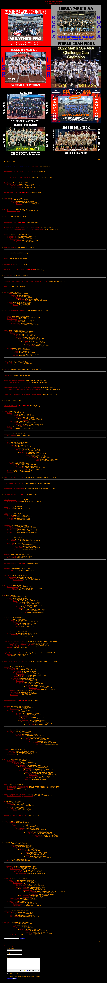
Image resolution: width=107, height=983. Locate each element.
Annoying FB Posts (9, 264)
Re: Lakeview (10, 633)
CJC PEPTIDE (11, 752)
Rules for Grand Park (9, 815)
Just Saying (7, 554)
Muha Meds (10, 647)
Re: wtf (9, 596)
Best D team (7, 575)
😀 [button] (24, 970)
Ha (4, 801)
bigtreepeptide (11, 754)
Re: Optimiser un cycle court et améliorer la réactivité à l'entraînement (26, 389)
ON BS (6, 514)
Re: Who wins (11, 668)
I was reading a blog (9, 209)
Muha (8, 655)
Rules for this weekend (10, 494)
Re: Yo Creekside (12, 317)
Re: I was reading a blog (13, 211)
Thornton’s (10, 472)
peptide (12, 913)
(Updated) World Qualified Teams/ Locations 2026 (17, 177)
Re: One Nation (11, 707)
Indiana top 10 (8, 866)
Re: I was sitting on (12, 587)
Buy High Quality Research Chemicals (14, 477)
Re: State (9, 331)
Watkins (6, 361)
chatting (6, 258)
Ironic (11, 925)
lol (4, 617)
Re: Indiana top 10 (12, 867)
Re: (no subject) (11, 435)
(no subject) (7, 216)
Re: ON (9, 442)
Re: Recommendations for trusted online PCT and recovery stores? (25, 229)
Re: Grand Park (11, 761)
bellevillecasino (8, 275)
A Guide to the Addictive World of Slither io (15, 310)
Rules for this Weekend (10, 406)
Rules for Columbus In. (10, 222)
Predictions (7, 568)
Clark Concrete (8, 183)
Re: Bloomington (11, 526)
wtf (4, 595)
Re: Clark (9, 199)
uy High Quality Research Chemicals (14, 488)
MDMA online (7, 286)
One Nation (7, 706)
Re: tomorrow (11, 539)
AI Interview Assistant (10, 500)
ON (5, 441)
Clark (5, 198)
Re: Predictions (11, 570)
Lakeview (6, 631)
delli (5, 400)
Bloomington (7, 525)
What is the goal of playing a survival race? (15, 794)
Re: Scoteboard (11, 236)
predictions (7, 821)
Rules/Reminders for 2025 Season (13, 171)
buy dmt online (11, 751)
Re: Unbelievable (12, 923)
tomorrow (6, 537)
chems (5, 784)
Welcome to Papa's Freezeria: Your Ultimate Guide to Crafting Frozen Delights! (25, 281)
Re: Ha (9, 803)
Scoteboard (7, 234)
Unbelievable (8, 922)
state (5, 292)
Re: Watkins (10, 362)
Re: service (10, 508)
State (5, 330)
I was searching (8, 375)
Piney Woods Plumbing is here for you (14, 380)
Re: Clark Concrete (12, 184)
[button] (19, 970)
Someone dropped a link (10, 247)
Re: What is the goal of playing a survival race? (20, 796)
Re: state (9, 293)
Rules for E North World (10, 192)
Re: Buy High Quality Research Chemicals (19, 643)
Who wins (6, 667)
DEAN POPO (7, 911)
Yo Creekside (8, 316)
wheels (6, 749)
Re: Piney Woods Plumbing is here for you (18, 382)
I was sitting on (8, 585)
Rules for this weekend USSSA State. (14, 270)
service (6, 507)
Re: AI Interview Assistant (14, 501)
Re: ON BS (10, 515)
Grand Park (7, 759)
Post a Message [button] (47, 3)
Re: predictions (11, 822)
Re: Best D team (11, 577)
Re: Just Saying (11, 556)
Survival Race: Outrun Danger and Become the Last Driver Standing (23, 394)
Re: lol (8, 619)
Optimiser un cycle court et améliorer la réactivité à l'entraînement (22, 387)
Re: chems (10, 789)
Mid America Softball (58, 3)
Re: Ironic (16, 926)
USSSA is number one (15, 974)
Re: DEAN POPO (12, 912)
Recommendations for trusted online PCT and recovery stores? (21, 227)
